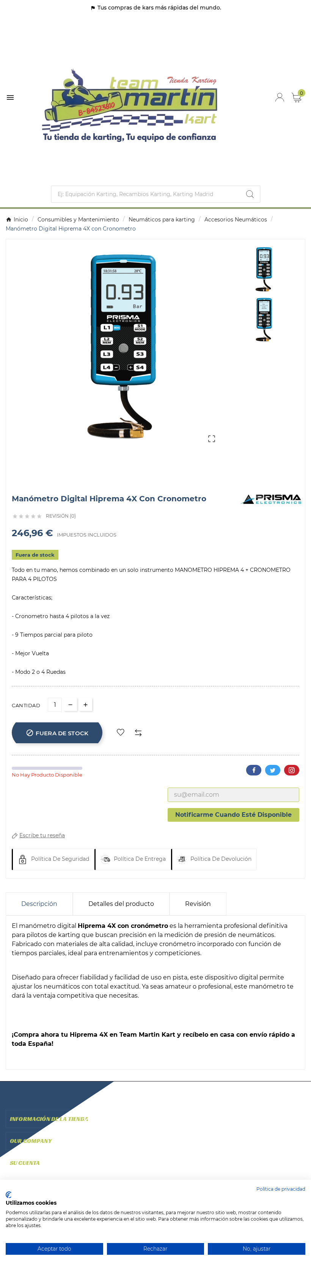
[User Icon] (279, 97)
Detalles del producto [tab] (121, 903)
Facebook (253, 770)
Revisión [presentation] (198, 903)
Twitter (272, 770)
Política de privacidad (280, 1189)
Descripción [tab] (39, 903)
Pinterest (291, 770)
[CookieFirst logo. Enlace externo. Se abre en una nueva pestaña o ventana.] (8, 1194)
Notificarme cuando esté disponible (233, 814)
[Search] (250, 194)
